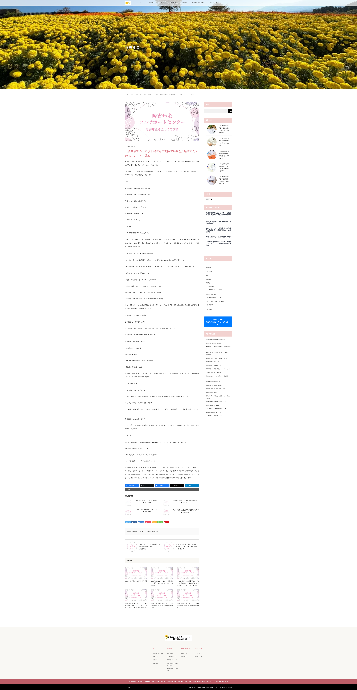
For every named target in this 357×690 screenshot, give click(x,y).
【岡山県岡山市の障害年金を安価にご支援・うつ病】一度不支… (224, 167)
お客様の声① (184, 653)
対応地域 (209, 271)
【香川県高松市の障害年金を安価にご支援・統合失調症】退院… (224, 129)
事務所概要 (172, 3)
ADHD (143, 531)
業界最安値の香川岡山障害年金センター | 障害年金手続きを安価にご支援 (213, 687)
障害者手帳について (212, 305)
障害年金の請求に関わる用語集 (213, 343)
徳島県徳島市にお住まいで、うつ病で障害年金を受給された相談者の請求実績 (188, 605)
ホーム (142, 3)
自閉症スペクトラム (155, 531)
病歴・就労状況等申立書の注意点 (215, 301)
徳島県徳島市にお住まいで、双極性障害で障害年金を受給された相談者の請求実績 (162, 583)
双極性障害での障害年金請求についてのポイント (218, 369)
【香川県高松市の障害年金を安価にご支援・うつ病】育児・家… (224, 180)
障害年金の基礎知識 (198, 3)
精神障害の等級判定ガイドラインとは (215, 372)
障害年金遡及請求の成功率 (212, 405)
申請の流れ (152, 3)
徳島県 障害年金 (131, 146)
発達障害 (147, 531)
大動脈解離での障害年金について (214, 416)
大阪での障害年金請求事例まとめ (147, 509)
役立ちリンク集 (198, 656)
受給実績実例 (210, 286)
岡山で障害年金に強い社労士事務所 (146, 500)
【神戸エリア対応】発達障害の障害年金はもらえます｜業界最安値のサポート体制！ (185, 510)
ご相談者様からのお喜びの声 (214, 289)
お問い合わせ (213, 3)
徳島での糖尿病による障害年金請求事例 (136, 582)
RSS (128, 687)
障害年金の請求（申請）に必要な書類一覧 (216, 358)
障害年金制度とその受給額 (214, 298)
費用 (162, 3)
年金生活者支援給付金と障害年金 (214, 385)
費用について (156, 656)
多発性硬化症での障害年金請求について (216, 339)
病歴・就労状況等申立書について (214, 365)
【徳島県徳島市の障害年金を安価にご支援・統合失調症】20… (224, 142)
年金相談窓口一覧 (171, 656)
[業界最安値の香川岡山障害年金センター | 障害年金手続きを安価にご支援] (178, 639)
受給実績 (184, 3)
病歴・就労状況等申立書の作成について (216, 408)
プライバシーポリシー (200, 653)
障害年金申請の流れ (158, 653)
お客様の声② (184, 656)
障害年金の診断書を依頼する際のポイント (216, 389)
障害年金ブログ (185, 648)
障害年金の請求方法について (213, 381)
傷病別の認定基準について (212, 362)
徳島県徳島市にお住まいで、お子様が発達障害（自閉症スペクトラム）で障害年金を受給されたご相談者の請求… (136, 605)
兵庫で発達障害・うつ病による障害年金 (185, 500)
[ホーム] (127, 92)
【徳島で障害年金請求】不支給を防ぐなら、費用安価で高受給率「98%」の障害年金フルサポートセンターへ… (188, 583)
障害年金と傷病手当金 (211, 392)
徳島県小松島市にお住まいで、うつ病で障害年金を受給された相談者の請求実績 (162, 605)
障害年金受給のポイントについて (214, 412)
